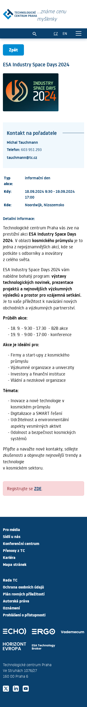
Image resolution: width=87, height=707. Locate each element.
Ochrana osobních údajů (23, 586)
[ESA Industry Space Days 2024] (20, 13)
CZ (56, 33)
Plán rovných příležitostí (23, 593)
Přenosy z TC (14, 550)
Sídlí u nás (11, 536)
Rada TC (10, 579)
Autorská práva (16, 600)
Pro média (11, 529)
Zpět (13, 49)
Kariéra (9, 557)
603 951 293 (31, 149)
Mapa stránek (14, 564)
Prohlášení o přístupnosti (24, 614)
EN (65, 33)
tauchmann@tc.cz (22, 157)
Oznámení (11, 607)
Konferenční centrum (21, 543)
